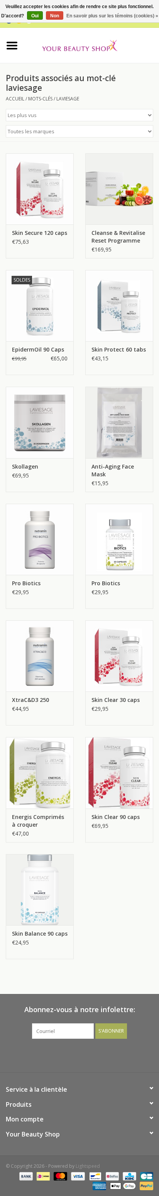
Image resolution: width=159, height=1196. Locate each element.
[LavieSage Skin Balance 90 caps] (40, 889)
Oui (35, 16)
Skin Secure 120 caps (39, 232)
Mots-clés (40, 98)
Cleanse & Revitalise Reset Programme (118, 236)
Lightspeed (88, 1166)
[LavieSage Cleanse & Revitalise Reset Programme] (119, 188)
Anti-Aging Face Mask (112, 470)
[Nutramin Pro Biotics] (40, 539)
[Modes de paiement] (25, 1175)
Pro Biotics (26, 583)
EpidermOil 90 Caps (38, 349)
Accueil (15, 98)
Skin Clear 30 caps (115, 699)
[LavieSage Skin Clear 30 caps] (119, 655)
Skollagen (25, 466)
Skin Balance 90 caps (40, 933)
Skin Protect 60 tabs (118, 349)
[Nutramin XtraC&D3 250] (40, 655)
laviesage (67, 98)
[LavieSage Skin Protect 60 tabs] (119, 305)
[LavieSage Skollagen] (40, 422)
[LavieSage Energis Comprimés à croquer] (40, 772)
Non (54, 16)
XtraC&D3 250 (30, 699)
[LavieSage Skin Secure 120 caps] (40, 188)
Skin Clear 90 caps (115, 817)
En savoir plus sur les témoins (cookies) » (112, 16)
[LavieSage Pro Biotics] (119, 539)
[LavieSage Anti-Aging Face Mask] (119, 422)
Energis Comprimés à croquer (38, 820)
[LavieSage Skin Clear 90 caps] (119, 772)
